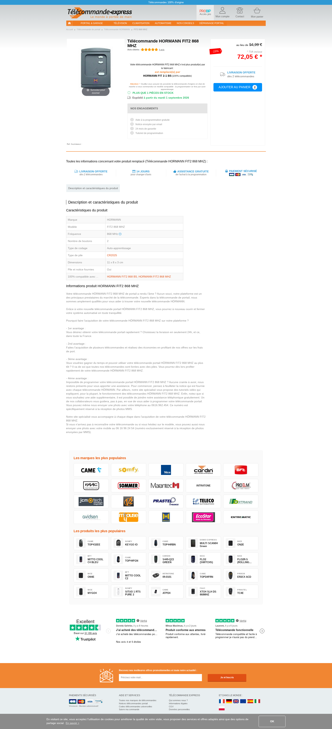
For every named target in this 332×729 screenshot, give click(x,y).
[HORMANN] (166, 517)
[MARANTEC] (166, 485)
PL (222, 708)
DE (229, 701)
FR (222, 701)
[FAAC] (91, 485)
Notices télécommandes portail (133, 703)
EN (243, 701)
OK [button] (272, 721)
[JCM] (91, 501)
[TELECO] (203, 501)
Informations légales (178, 703)
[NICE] (166, 470)
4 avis (161, 49)
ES (250, 701)
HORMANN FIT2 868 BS (122, 276)
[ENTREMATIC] (240, 517)
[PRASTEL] (166, 501)
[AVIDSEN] (91, 517)
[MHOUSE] (128, 517)
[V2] (128, 501)
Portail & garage (92, 23)
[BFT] (240, 470)
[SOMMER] (128, 485)
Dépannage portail (211, 23)
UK (236, 701)
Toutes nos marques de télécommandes (137, 700)
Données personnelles (179, 709)
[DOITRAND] (240, 501)
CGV (171, 706)
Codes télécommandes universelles (135, 706)
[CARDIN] (203, 470)
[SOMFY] (128, 470)
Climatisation (140, 23)
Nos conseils (185, 23)
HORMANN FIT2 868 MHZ (155, 276)
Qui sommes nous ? (178, 700)
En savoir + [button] (72, 723)
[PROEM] (240, 485)
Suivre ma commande (129, 709)
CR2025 (112, 255)
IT (257, 701)
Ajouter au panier (235, 87)
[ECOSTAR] (203, 517)
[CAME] (91, 470)
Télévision (120, 23)
